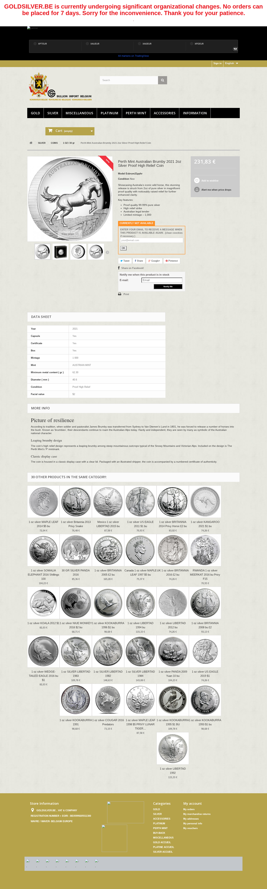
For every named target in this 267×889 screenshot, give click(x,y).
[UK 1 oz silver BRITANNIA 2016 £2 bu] (173, 550)
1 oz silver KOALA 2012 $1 (43, 623)
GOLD (35, 113)
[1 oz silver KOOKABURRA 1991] (76, 700)
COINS (54, 143)
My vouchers (190, 828)
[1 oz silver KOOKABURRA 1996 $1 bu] (108, 603)
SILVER (52, 113)
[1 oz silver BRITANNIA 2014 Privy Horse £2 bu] (173, 501)
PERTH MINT (136, 113)
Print (126, 294)
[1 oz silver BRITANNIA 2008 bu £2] (205, 603)
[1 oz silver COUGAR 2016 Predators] (108, 700)
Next (107, 252)
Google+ (155, 260)
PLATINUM (109, 113)
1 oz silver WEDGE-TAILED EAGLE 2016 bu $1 (43, 676)
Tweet (126, 260)
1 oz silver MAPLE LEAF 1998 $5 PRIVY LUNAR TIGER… (140, 724)
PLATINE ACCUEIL (163, 847)
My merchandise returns (197, 814)
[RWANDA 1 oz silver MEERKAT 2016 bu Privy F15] (205, 550)
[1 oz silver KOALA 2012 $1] (43, 603)
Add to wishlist (209, 180)
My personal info (192, 823)
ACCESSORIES (164, 113)
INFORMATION (195, 113)
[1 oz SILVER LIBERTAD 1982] (108, 651)
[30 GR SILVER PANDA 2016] (76, 550)
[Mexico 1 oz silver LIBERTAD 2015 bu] (108, 501)
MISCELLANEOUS (79, 113)
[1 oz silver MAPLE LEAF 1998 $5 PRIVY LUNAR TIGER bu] (140, 700)
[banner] (133, 32)
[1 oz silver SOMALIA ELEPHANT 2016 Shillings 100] (43, 550)
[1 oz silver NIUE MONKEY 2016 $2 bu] (76, 603)
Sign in (217, 63)
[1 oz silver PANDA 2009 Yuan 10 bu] (173, 651)
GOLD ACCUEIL (162, 842)
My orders (189, 809)
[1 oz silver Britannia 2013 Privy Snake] (76, 501)
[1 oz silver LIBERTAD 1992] (173, 748)
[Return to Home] (30, 143)
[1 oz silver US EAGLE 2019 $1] (205, 651)
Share (139, 260)
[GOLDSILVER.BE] (60, 86)
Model (121, 173)
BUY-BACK (159, 833)
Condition (123, 179)
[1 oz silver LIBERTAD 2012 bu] (173, 603)
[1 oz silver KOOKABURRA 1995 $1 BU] (173, 700)
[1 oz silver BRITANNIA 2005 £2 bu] (108, 550)
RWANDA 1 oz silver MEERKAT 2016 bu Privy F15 (205, 574)
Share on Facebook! (132, 268)
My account (192, 803)
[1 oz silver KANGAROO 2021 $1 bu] (205, 501)
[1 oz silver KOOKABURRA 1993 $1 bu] (205, 700)
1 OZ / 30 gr (69, 143)
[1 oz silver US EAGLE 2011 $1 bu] (140, 501)
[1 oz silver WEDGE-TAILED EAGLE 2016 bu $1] (43, 651)
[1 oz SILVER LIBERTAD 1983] (76, 651)
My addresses (191, 818)
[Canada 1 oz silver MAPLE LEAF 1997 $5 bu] (140, 550)
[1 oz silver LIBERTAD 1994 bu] (140, 603)
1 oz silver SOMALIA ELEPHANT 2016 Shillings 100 (43, 574)
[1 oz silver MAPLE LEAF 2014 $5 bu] (43, 501)
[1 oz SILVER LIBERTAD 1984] (140, 651)
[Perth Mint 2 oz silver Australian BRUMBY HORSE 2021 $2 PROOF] (42, 252)
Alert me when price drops (216, 189)
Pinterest (173, 260)
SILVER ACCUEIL (163, 851)
